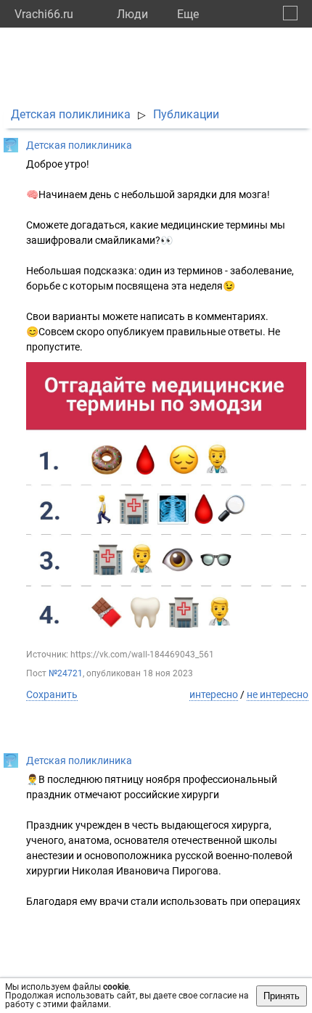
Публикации (186, 114)
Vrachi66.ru (44, 14)
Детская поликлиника (71, 114)
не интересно (277, 694)
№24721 (66, 673)
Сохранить (52, 694)
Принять (281, 996)
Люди (132, 14)
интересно (213, 694)
